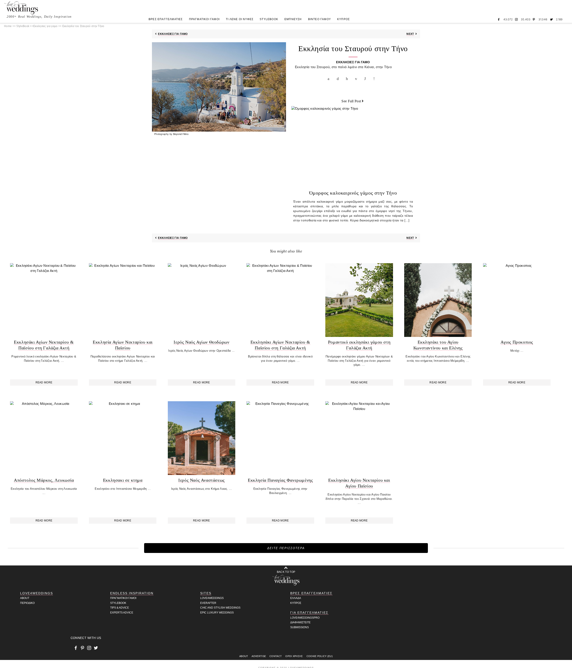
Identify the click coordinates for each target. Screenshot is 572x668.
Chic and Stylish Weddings (220, 607)
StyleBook (22, 26)
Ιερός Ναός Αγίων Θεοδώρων (201, 342)
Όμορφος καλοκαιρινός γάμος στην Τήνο (353, 193)
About (24, 598)
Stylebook (118, 603)
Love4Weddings (36, 593)
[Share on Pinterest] (348, 79)
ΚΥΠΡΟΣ (343, 19)
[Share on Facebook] (330, 79)
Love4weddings (212, 598)
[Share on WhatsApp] (366, 79)
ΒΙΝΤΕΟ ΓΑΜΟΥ (319, 19)
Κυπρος (295, 603)
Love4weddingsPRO (305, 617)
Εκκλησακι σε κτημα (123, 480)
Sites (205, 593)
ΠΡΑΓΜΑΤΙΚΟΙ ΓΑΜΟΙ (204, 19)
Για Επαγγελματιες (309, 612)
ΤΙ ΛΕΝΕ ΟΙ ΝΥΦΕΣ (239, 19)
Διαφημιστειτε (300, 622)
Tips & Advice (119, 607)
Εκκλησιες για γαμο (45, 26)
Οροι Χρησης (294, 656)
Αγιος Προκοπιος (516, 342)
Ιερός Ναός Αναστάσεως (201, 480)
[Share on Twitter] (339, 79)
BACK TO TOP (286, 571)
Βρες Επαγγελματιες (311, 593)
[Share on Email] (357, 79)
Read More (44, 382)
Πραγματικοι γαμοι (123, 598)
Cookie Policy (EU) (320, 656)
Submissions (299, 627)
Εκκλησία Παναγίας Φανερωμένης (280, 480)
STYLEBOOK (269, 19)
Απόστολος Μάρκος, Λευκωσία (44, 480)
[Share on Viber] (375, 79)
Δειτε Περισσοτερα (286, 548)
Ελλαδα (295, 598)
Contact (275, 656)
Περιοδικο (27, 603)
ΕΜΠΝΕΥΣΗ (293, 19)
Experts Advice (121, 612)
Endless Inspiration (132, 593)
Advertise (259, 656)
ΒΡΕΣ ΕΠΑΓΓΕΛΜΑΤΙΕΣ (166, 19)
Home (8, 26)
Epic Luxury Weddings (217, 612)
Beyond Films (181, 134)
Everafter (208, 603)
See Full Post (351, 101)
